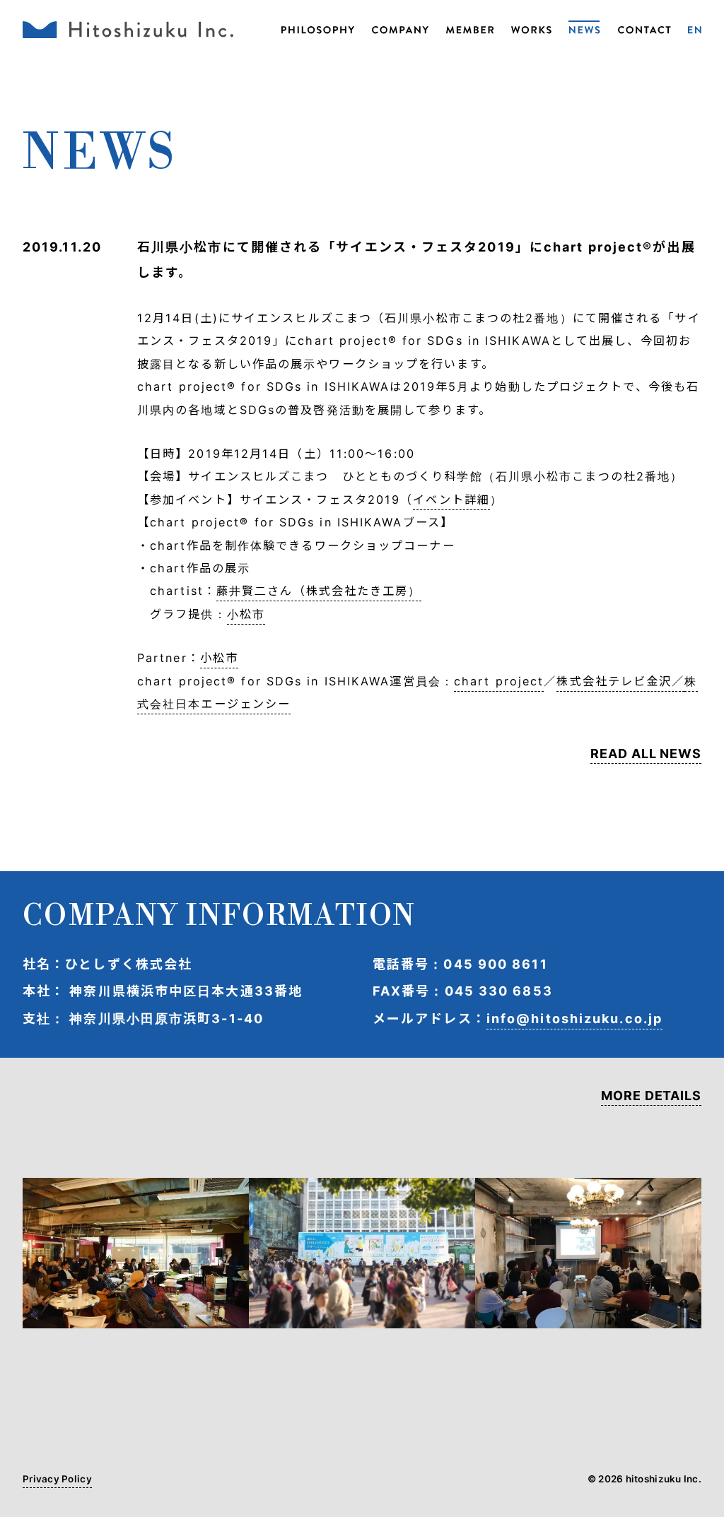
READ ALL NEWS (645, 754)
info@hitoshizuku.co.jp (574, 1018)
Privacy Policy (57, 1479)
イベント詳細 (451, 499)
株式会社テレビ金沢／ (620, 681)
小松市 (246, 614)
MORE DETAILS (651, 1096)
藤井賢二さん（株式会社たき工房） (318, 591)
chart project (499, 681)
